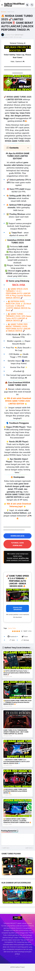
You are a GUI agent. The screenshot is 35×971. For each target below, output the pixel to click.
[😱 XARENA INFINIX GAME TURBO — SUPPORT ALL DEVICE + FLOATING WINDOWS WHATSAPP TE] (17, 808)
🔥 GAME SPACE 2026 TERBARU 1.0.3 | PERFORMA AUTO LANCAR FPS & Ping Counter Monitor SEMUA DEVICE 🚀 (18, 293)
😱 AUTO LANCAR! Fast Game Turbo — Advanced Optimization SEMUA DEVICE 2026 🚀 (16, 672)
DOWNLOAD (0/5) (17, 536)
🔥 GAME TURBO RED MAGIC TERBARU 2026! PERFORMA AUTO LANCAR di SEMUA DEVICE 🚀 (18, 327)
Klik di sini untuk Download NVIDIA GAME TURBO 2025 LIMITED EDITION (18, 401)
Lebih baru (6, 848)
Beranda (3, 11)
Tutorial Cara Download (17, 544)
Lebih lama (28, 848)
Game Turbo (10, 11)
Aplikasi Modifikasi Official (14, 4)
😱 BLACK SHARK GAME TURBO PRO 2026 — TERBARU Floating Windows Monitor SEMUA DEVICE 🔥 (17, 702)
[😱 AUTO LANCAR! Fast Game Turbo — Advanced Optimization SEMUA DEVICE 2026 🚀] (17, 660)
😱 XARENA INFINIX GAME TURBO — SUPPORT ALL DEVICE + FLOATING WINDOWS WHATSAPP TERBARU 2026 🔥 (17, 820)
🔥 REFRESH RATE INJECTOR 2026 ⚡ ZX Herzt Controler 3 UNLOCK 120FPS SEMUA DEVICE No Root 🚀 (18, 305)
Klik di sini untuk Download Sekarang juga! (19, 505)
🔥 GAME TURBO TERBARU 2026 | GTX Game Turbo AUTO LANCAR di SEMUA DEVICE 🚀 (18, 317)
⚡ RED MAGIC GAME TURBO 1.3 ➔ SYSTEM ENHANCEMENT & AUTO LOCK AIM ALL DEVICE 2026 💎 (16, 761)
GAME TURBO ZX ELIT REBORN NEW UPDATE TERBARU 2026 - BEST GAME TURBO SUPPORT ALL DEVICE (15, 731)
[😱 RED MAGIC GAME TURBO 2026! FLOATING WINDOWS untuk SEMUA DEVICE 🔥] (17, 778)
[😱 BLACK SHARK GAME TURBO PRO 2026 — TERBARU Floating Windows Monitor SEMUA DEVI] (17, 690)
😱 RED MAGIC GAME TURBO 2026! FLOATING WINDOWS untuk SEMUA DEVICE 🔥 (15, 791)
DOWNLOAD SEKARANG (17, 608)
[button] (2, 5)
